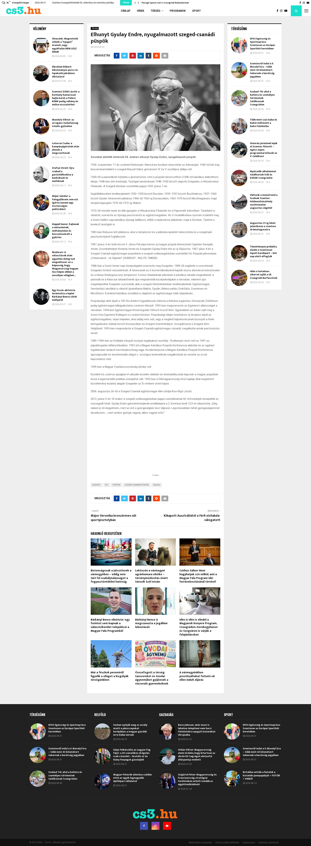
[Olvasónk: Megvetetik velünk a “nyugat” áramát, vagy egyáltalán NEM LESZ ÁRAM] (41, 45)
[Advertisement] (155, 449)
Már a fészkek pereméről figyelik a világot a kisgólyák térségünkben (110, 676)
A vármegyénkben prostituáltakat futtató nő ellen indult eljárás (197, 676)
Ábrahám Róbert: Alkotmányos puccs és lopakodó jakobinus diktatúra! (65, 72)
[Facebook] (278, 11)
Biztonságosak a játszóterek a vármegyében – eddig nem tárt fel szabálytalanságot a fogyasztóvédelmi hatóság (111, 576)
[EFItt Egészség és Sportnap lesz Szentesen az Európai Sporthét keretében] (239, 45)
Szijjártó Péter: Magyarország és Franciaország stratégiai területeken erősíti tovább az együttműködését (197, 780)
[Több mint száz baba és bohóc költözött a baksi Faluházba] (239, 126)
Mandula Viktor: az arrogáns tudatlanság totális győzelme (65, 123)
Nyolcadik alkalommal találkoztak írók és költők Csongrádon (263, 174)
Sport (196, 10)
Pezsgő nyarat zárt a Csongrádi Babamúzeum (165, 3)
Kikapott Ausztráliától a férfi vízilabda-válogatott (192, 518)
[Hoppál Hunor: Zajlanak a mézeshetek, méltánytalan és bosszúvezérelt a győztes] (41, 231)
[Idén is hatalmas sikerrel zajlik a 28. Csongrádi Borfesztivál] (239, 278)
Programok (178, 10)
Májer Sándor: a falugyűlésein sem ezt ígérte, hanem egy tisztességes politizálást (65, 202)
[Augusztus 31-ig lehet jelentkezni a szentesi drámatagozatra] (239, 229)
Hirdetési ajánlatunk (269, 842)
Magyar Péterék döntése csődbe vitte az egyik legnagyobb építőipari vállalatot (132, 778)
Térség (155, 10)
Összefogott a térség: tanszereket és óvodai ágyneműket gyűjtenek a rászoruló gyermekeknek (151, 678)
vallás (156, 485)
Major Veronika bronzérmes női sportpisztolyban (113, 518)
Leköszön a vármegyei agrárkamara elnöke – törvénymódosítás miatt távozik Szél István (151, 576)
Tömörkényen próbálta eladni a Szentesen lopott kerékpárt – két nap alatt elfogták (263, 252)
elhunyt (97, 485)
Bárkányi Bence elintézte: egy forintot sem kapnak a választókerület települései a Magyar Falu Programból (110, 625)
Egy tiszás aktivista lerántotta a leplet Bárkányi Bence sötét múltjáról (64, 295)
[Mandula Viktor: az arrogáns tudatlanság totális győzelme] (41, 126)
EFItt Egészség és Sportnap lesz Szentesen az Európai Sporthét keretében (262, 44)
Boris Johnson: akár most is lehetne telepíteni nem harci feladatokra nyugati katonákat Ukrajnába (196, 730)
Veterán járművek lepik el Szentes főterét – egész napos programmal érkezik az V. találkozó (263, 149)
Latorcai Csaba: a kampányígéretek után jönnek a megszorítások (65, 148)
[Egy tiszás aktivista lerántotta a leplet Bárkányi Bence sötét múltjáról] (41, 297)
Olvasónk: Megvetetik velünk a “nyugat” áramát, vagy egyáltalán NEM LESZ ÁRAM (65, 45)
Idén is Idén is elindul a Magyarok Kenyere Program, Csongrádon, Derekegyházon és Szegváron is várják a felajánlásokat (198, 627)
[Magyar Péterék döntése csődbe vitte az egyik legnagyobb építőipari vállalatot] (102, 781)
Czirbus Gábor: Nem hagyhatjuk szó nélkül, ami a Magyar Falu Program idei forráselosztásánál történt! (198, 576)
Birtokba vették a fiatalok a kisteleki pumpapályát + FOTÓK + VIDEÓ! (261, 775)
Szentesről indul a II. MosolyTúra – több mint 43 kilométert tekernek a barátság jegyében (262, 70)
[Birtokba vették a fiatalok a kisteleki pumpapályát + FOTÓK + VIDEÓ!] (232, 779)
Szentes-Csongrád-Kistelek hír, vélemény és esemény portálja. (83, 2)
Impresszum (249, 842)
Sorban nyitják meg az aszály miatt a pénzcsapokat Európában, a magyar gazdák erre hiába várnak (130, 730)
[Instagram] (282, 11)
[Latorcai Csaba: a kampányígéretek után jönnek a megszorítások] (41, 150)
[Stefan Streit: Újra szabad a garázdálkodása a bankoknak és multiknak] (41, 174)
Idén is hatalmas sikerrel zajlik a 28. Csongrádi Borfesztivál (263, 274)
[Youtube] (286, 11)
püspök (116, 485)
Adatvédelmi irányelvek (200, 842)
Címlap (125, 10)
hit (106, 485)
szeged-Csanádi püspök (137, 485)
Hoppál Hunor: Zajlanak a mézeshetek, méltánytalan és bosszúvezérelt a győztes (65, 230)
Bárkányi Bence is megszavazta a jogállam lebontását (151, 623)
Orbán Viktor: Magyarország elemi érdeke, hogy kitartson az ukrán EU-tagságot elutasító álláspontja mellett (196, 755)
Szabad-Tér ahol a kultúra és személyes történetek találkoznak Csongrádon (262, 98)
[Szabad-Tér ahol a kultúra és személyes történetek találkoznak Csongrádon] (239, 98)
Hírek (140, 10)
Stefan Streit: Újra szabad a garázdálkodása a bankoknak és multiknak (63, 174)
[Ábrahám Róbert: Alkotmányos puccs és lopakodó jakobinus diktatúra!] (41, 73)
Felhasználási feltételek (227, 842)
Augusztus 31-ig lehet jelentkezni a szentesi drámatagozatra (263, 226)
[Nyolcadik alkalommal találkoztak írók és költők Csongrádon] (239, 178)
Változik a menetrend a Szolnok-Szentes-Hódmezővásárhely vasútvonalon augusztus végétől (264, 201)
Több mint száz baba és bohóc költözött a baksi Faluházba (263, 123)
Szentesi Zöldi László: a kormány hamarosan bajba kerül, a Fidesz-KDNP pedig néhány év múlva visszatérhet (66, 98)
